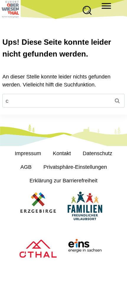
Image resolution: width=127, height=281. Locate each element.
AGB (26, 167)
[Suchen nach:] (63, 101)
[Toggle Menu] (106, 6)
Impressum (28, 153)
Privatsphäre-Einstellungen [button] (75, 167)
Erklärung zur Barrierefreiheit (63, 181)
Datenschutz (97, 153)
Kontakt (62, 153)
